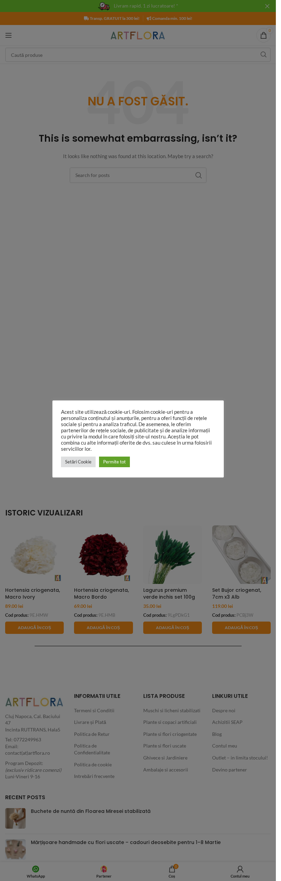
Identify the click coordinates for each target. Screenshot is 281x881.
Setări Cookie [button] (78, 461)
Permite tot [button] (114, 461)
